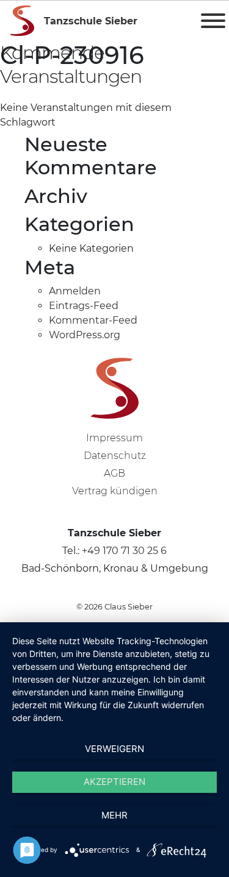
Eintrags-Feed (83, 305)
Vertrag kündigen (115, 491)
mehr (114, 815)
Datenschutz (115, 455)
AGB (114, 473)
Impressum (114, 438)
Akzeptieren (114, 781)
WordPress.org (84, 335)
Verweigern (114, 749)
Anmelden (75, 291)
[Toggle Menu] (213, 20)
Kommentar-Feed (93, 320)
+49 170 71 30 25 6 (124, 550)
